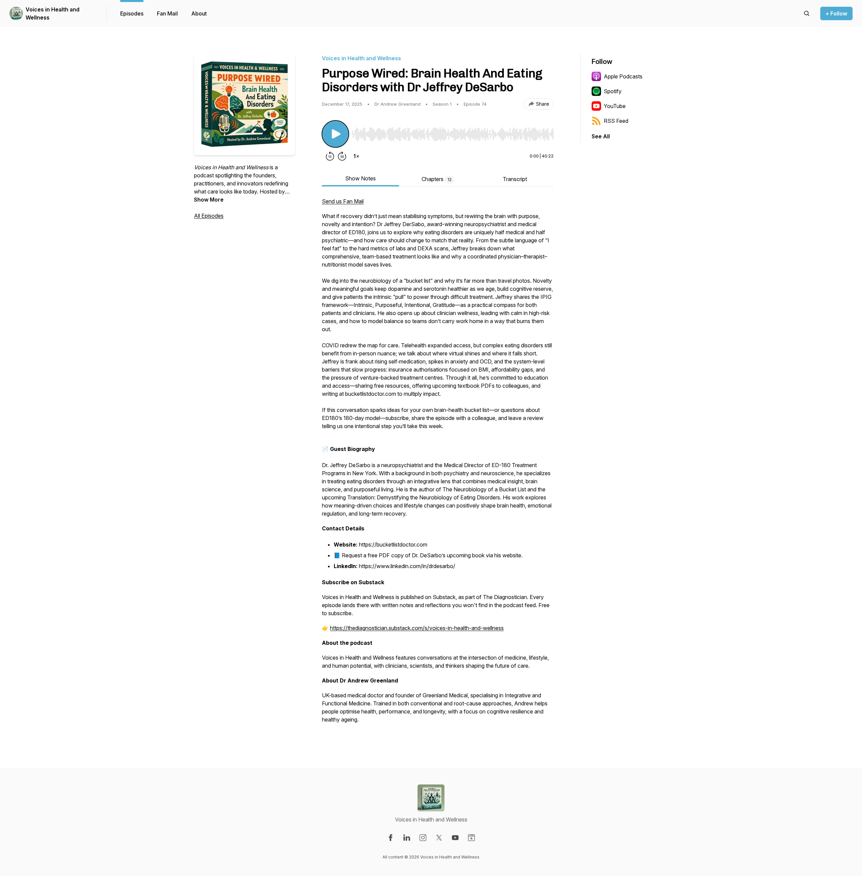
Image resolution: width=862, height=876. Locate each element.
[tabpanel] (438, 463)
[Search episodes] (806, 13)
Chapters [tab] (437, 179)
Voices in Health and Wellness (52, 13)
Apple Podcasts (623, 76)
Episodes (131, 13)
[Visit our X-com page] (439, 837)
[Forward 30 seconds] (342, 156)
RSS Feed (616, 120)
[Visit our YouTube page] (455, 837)
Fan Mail (167, 13)
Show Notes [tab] (360, 178)
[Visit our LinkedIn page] (406, 837)
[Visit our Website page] (471, 837)
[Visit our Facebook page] (390, 837)
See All (601, 136)
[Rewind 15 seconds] (330, 156)
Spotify (613, 91)
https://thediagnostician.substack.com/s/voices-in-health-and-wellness (417, 628)
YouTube (615, 106)
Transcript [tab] (515, 179)
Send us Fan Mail (343, 201)
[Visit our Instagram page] (423, 837)
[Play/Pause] (335, 133)
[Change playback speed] (356, 156)
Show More (209, 199)
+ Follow (836, 13)
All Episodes (209, 215)
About (199, 13)
